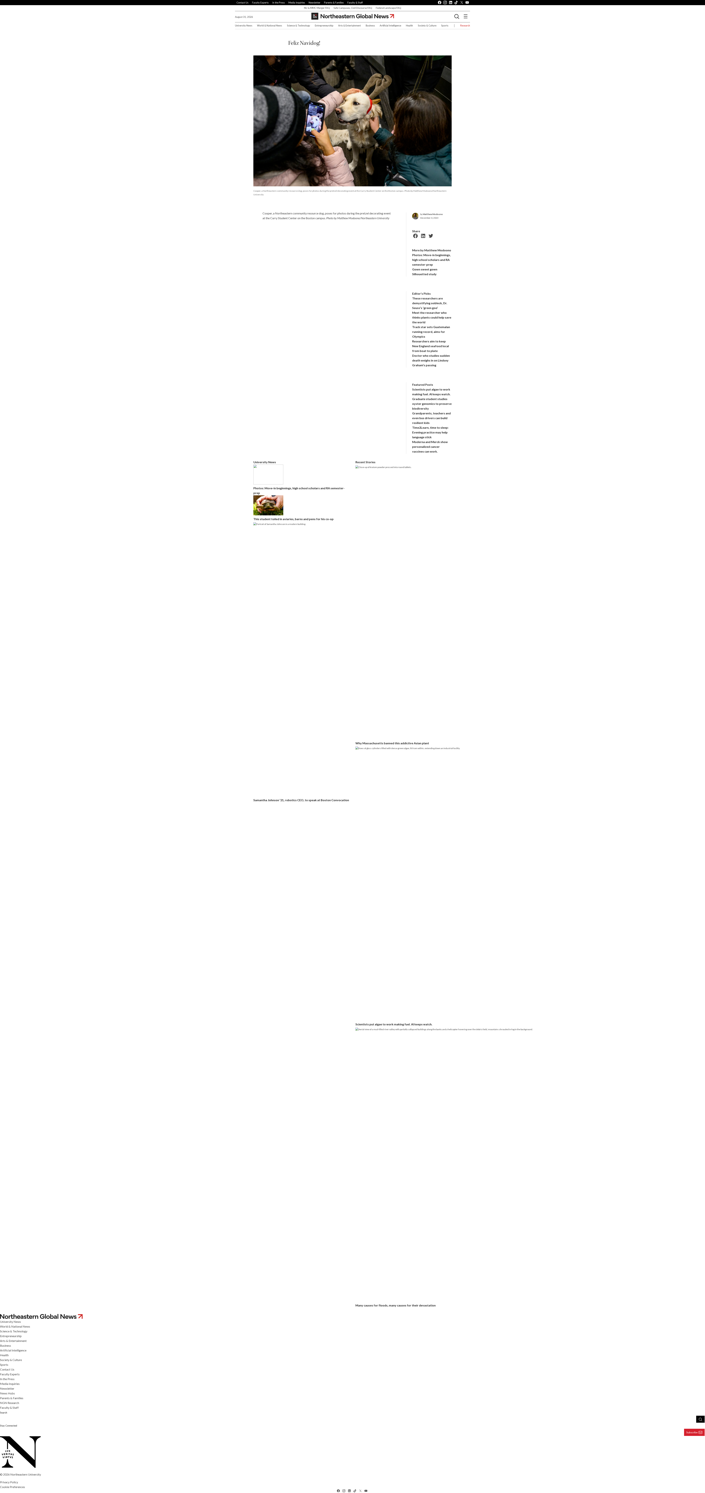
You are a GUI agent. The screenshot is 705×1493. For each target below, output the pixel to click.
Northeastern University (25, 1474)
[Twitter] (430, 235)
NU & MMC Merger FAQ (317, 7)
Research (465, 25)
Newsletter (314, 2)
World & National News (269, 25)
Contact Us (242, 2)
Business (370, 25)
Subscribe (692, 1432)
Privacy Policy (9, 1482)
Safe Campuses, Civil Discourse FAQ (353, 7)
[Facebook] (415, 235)
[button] (456, 16)
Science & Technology (298, 25)
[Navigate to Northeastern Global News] (352, 1316)
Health (409, 25)
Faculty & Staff (355, 2)
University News (243, 25)
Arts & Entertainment (349, 25)
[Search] (700, 1419)
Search (3, 1412)
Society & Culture (427, 25)
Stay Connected (8, 1425)
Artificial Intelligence (390, 25)
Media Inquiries (296, 2)
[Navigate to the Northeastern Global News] (352, 16)
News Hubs (7, 1393)
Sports (444, 25)
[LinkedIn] (422, 235)
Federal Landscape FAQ (388, 7)
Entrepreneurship (324, 25)
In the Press (278, 2)
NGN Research (9, 1403)
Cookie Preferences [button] (12, 1487)
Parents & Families (334, 2)
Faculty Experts (260, 2)
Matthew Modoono (433, 214)
